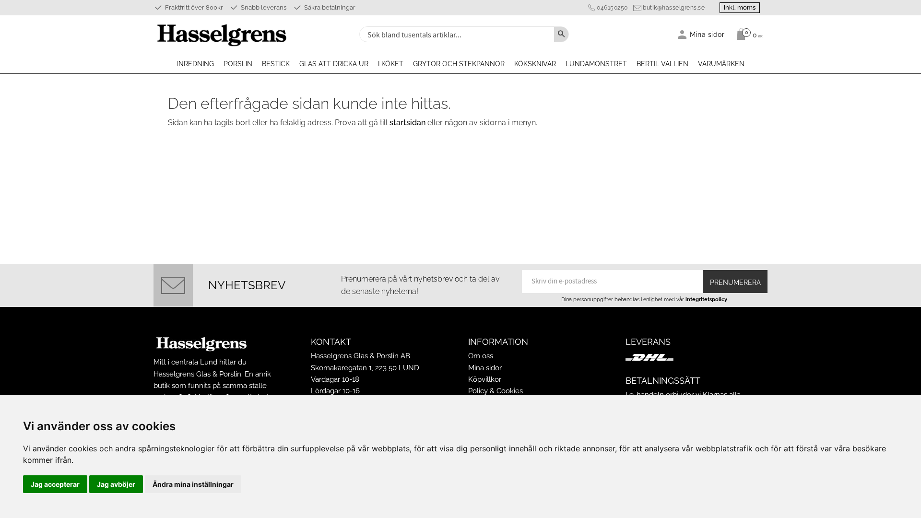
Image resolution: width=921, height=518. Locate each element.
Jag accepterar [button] (55, 484)
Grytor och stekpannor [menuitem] (459, 64)
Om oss (480, 356)
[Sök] (561, 34)
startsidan (407, 122)
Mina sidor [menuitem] (707, 34)
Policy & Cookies (495, 391)
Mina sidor (485, 368)
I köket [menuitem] (390, 64)
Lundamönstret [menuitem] (596, 64)
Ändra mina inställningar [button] (193, 484)
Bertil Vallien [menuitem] (662, 64)
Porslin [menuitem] (238, 64)
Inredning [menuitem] (195, 64)
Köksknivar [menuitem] (535, 64)
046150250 (612, 7)
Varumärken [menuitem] (721, 64)
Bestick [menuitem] (276, 64)
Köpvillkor (484, 379)
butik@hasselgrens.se (674, 7)
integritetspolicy (706, 299)
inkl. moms (740, 7)
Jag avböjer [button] (116, 484)
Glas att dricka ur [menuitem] (333, 64)
